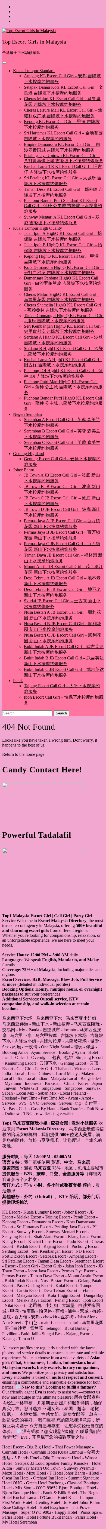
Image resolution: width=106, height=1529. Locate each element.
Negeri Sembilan (27, 414)
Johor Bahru (23, 470)
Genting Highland (28, 453)
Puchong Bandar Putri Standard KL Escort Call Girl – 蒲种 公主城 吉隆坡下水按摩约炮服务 (63, 206)
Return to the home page (23, 754)
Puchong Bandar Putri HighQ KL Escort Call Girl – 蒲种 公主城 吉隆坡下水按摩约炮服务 (63, 403)
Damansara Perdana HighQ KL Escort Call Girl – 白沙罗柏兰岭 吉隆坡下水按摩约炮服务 (62, 283)
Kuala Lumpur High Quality (37, 228)
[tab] (4, 63)
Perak (18, 680)
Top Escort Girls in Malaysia (34, 42)
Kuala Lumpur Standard (34, 70)
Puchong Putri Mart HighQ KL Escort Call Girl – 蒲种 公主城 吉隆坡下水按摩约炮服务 (63, 387)
